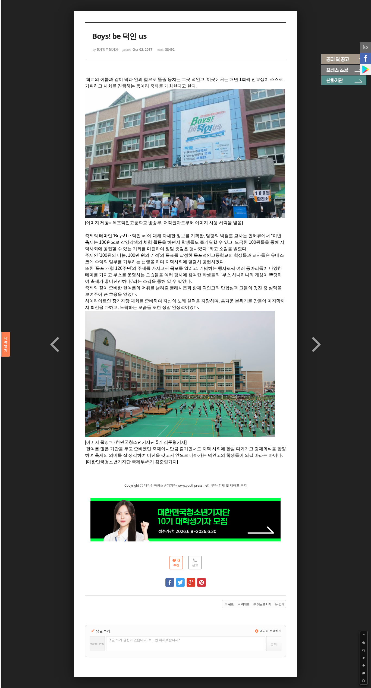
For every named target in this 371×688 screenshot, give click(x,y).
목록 (5, 344)
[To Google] (191, 580)
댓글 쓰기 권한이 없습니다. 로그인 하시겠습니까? (144, 640)
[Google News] (365, 69)
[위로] (363, 658)
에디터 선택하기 (270, 631)
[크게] (363, 642)
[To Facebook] (170, 580)
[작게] (363, 650)
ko (365, 47)
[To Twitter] (180, 580)
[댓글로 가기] (363, 673)
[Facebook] (365, 58)
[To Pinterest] (201, 580)
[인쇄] (363, 680)
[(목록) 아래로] (363, 665)
